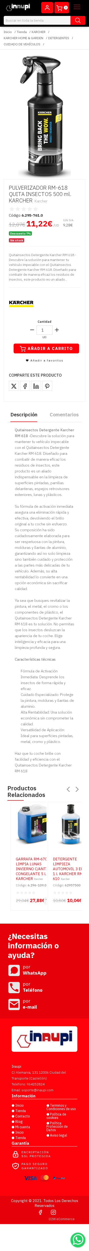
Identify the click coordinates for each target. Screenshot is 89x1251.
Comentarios (64, 414)
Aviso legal (58, 1135)
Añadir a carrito (50, 348)
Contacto (22, 1116)
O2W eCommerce (62, 1219)
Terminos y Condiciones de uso (61, 1107)
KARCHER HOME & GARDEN (23, 38)
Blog (19, 1121)
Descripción (23, 414)
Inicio (8, 32)
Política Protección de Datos (57, 1126)
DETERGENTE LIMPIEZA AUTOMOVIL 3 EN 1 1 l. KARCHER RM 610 (70, 869)
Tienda (22, 32)
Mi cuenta (22, 1127)
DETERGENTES (58, 38)
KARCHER (38, 32)
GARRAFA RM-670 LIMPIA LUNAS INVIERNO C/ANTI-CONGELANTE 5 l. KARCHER (32, 869)
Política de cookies (56, 1116)
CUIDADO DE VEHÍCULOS (22, 44)
